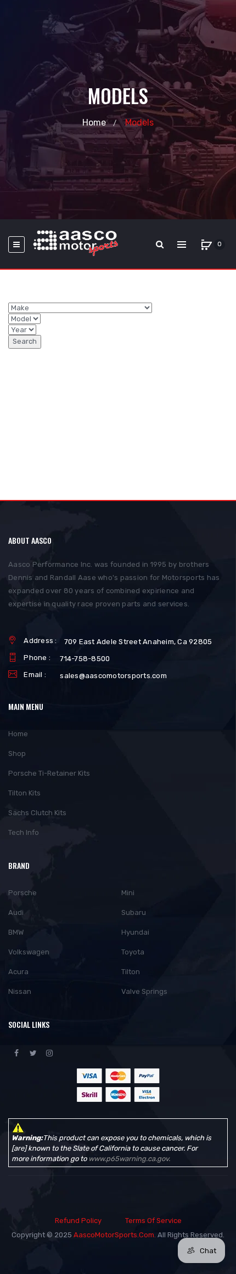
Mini (127, 893)
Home (94, 122)
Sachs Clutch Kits (37, 813)
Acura (18, 972)
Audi (16, 912)
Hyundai (135, 932)
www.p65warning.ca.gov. (129, 1158)
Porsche (22, 893)
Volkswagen (28, 952)
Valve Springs (144, 991)
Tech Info (23, 832)
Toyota (132, 952)
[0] (206, 244)
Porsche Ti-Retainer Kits (49, 773)
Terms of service (153, 1220)
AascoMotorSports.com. (115, 1235)
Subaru (133, 912)
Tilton (130, 972)
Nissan (19, 991)
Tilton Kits (24, 793)
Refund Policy (78, 1220)
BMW (16, 932)
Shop (17, 753)
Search (25, 341)
